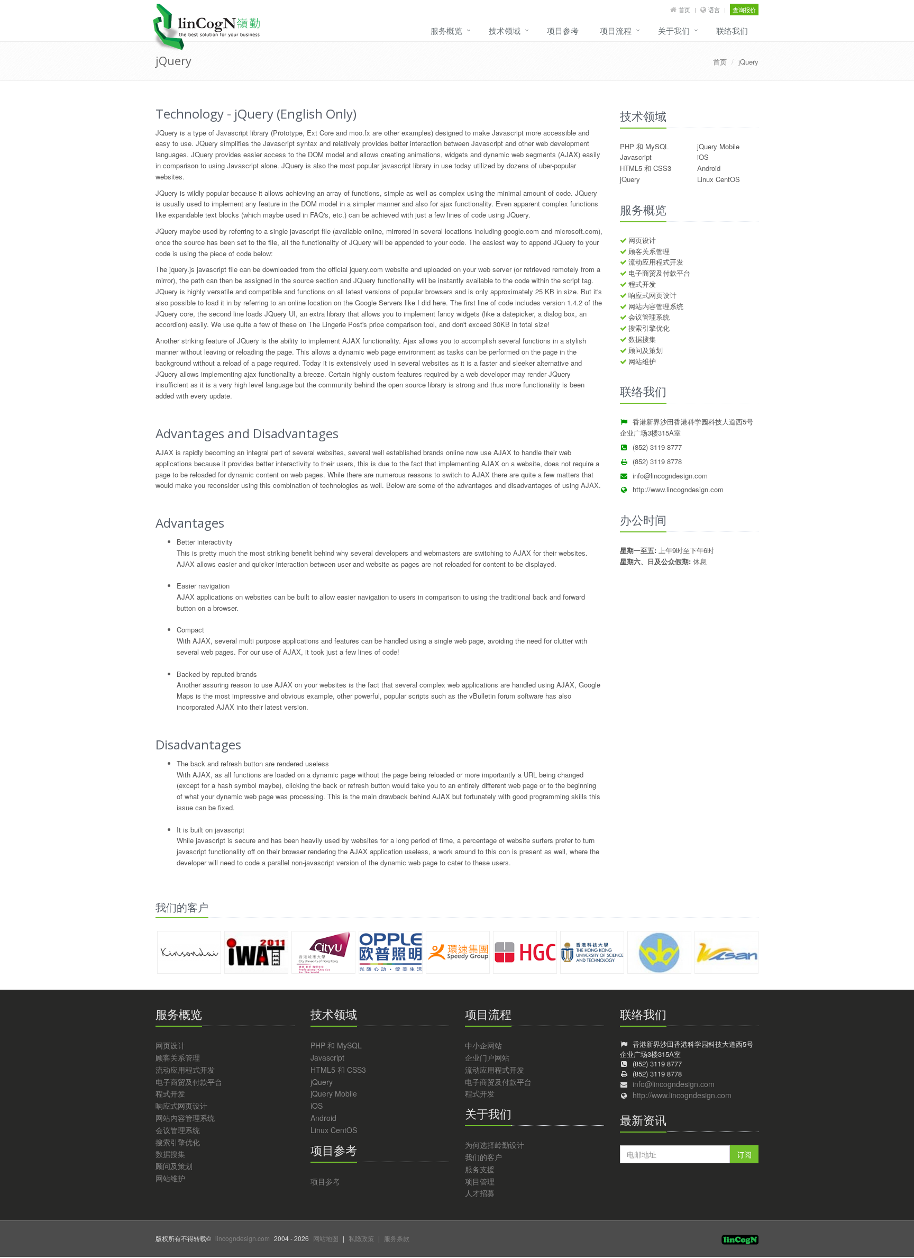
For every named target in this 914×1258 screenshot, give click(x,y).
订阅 (744, 1154)
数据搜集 (642, 339)
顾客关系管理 (649, 251)
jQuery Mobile (718, 146)
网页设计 (642, 240)
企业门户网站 (487, 1057)
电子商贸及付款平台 (659, 273)
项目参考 (563, 30)
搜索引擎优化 (649, 328)
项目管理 (480, 1181)
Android (708, 168)
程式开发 (642, 284)
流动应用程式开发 (655, 262)
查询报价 (744, 9)
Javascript (636, 157)
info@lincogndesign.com (670, 475)
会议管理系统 (649, 317)
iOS (703, 157)
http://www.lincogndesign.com (678, 489)
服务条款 (396, 1238)
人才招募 (480, 1193)
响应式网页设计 (652, 295)
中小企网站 (483, 1045)
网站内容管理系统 (655, 306)
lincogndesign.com (242, 1238)
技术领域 (504, 30)
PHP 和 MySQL (644, 146)
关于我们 (674, 30)
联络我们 (732, 30)
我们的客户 (483, 1157)
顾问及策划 (645, 350)
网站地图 (326, 1238)
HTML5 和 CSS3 (645, 168)
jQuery (748, 62)
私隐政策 (361, 1238)
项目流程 (616, 30)
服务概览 (446, 30)
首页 (684, 9)
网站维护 (642, 361)
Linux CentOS (718, 179)
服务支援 (480, 1169)
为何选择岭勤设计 (494, 1144)
